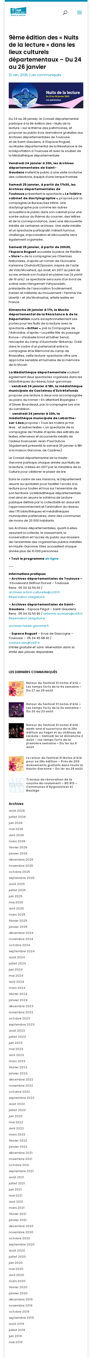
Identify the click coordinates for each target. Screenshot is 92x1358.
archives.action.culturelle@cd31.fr (34, 592)
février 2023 (18, 1067)
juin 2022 (15, 1116)
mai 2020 (16, 1269)
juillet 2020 (17, 1256)
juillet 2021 (17, 1183)
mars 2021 (17, 1208)
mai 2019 (15, 1342)
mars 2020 (17, 1281)
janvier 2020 (18, 1293)
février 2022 (18, 1140)
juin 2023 (15, 1043)
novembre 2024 (21, 939)
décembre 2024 (21, 933)
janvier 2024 (18, 1000)
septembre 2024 (22, 951)
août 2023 (17, 1030)
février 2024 (18, 994)
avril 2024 (16, 981)
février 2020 (18, 1287)
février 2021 (17, 1214)
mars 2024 (17, 988)
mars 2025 (17, 914)
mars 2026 (17, 841)
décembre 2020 (21, 1226)
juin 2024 (16, 969)
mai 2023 (16, 1049)
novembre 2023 (21, 1012)
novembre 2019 (20, 1305)
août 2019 (16, 1324)
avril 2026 (16, 835)
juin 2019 (15, 1336)
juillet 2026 (17, 817)
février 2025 (18, 920)
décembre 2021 (21, 1153)
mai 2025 (16, 902)
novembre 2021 (20, 1159)
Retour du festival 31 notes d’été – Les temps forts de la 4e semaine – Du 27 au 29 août (54, 686)
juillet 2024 (17, 963)
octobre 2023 (19, 1018)
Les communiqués (46, 75)
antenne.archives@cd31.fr (63, 613)
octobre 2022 (19, 1091)
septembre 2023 (21, 1024)
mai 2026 (16, 829)
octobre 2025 (19, 872)
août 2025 (17, 884)
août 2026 (17, 810)
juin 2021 (15, 1189)
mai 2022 (16, 1122)
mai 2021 (15, 1195)
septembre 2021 (21, 1171)
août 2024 (17, 957)
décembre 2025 (21, 859)
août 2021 (16, 1177)
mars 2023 (17, 1061)
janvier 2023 (18, 1073)
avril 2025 (16, 908)
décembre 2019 (21, 1299)
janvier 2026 (18, 853)
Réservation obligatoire (27, 597)
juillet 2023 (17, 1036)
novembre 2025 (21, 865)
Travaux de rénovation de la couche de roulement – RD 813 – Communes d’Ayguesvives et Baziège (51, 784)
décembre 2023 (21, 1006)
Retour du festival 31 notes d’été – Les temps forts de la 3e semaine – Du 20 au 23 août (53, 707)
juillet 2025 (17, 890)
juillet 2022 (17, 1110)
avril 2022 (16, 1128)
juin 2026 (15, 823)
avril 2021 (16, 1201)
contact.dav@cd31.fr (24, 642)
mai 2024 (16, 975)
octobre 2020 (19, 1238)
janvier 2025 (18, 927)
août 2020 (17, 1250)
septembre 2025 (21, 878)
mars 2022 (17, 1134)
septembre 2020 (22, 1244)
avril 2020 (16, 1275)
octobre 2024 (19, 945)
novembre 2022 (21, 1085)
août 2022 (17, 1104)
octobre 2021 (19, 1165)
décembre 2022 (21, 1079)
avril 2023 (16, 1055)
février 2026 (18, 847)
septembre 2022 (21, 1098)
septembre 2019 (21, 1317)
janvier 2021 (18, 1220)
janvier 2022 (18, 1146)
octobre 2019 (19, 1311)
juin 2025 (15, 896)
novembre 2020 (21, 1232)
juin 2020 (16, 1262)
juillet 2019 (17, 1330)
